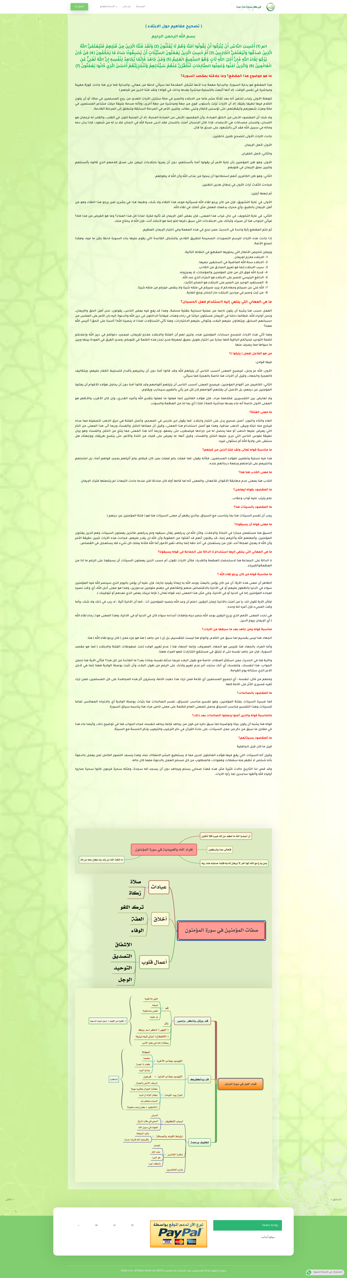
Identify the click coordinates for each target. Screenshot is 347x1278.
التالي (9, 1199)
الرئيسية (140, 6)
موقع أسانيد (268, 1237)
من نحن (127, 6)
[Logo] (254, 7)
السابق (336, 1199)
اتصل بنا (79, 6)
